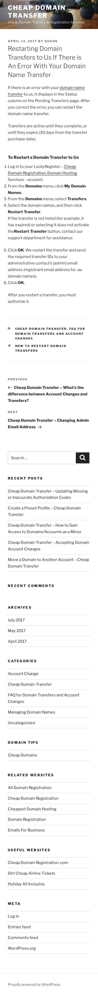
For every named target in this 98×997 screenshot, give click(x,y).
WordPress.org (22, 948)
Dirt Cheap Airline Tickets (31, 873)
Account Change (23, 673)
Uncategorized (21, 723)
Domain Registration (27, 819)
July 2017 (16, 620)
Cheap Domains (22, 755)
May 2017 (17, 630)
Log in (13, 916)
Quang (51, 41)
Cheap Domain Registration (33, 798)
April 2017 (17, 641)
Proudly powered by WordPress (34, 984)
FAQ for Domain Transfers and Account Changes (50, 333)
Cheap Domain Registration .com (38, 862)
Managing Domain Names (31, 712)
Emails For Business (26, 830)
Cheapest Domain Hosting (32, 809)
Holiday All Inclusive (26, 884)
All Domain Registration (29, 787)
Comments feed (23, 937)
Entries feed (19, 927)
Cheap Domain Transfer (37, 11)
